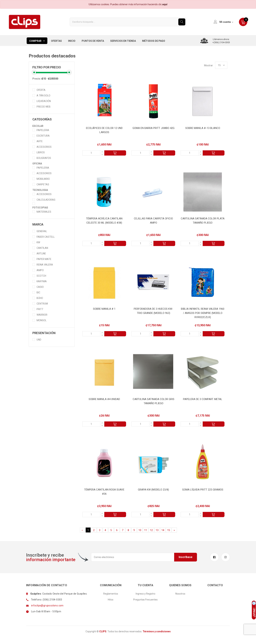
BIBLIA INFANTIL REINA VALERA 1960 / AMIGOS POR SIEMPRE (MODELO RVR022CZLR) (202, 313)
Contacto (215, 585)
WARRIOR (42, 314)
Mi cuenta (225, 22)
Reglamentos (110, 593)
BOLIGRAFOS (44, 158)
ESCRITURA (43, 135)
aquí (164, 4)
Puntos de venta (93, 40)
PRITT (40, 309)
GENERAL (42, 231)
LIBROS (41, 152)
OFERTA (41, 90)
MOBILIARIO (43, 178)
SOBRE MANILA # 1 (104, 308)
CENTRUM (42, 303)
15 (168, 530)
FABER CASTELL (46, 236)
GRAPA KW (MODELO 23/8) (153, 489)
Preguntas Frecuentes (145, 599)
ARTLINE (41, 253)
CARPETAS (43, 184)
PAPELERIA (43, 130)
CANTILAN (42, 248)
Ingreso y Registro (145, 593)
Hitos (110, 599)
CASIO (40, 287)
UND (39, 339)
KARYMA (42, 281)
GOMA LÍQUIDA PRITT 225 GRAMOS (202, 489)
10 (139, 530)
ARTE (40, 141)
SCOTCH (41, 275)
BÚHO (40, 298)
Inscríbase (185, 557)
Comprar (35, 40)
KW (38, 242)
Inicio (71, 40)
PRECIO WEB (44, 106)
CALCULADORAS (46, 199)
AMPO (40, 270)
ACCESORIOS (44, 146)
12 (151, 530)
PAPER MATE (44, 259)
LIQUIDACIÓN (44, 101)
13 (157, 530)
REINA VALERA (45, 264)
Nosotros (180, 593)
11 (145, 530)
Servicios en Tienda (123, 40)
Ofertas (56, 40)
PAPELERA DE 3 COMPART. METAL (202, 399)
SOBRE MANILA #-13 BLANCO (202, 128)
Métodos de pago (153, 40)
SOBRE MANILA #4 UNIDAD (104, 399)
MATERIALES (44, 211)
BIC (38, 292)
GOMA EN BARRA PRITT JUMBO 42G (153, 128)
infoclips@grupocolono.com (47, 605)
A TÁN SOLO (43, 95)
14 (162, 530)
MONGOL (41, 320)
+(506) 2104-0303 (221, 42)
